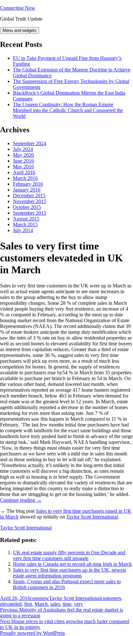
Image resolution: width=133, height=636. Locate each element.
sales (55, 604)
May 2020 (23, 155)
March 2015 (25, 224)
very (78, 604)
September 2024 (29, 143)
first (28, 604)
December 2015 (29, 195)
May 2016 (23, 166)
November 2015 (29, 201)
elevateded (11, 604)
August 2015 (26, 218)
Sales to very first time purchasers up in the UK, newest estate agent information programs (69, 572)
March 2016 (25, 178)
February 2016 (28, 184)
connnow (39, 598)
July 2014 (23, 230)
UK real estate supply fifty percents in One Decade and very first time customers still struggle (69, 555)
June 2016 (23, 161)
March (41, 604)
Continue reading (21, 500)
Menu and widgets (19, 30)
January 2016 (26, 189)
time (67, 604)
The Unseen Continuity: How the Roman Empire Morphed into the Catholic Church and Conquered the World (68, 110)
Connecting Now (17, 8)
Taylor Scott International (92, 516)
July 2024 (23, 149)
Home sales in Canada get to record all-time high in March (72, 564)
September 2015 (29, 213)
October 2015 (27, 207)
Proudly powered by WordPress (32, 633)
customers (111, 598)
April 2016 (24, 172)
